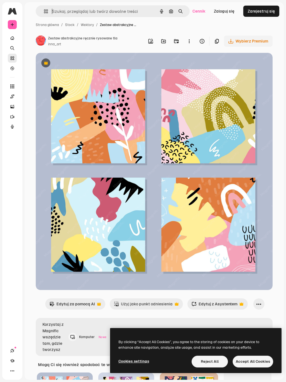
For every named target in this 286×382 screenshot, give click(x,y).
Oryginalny (74, 63)
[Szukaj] (12, 48)
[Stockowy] (12, 58)
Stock (70, 25)
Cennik (199, 11)
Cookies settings (133, 361)
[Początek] (12, 38)
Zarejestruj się (261, 11)
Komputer (92, 337)
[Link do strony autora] (41, 41)
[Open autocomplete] (43, 11)
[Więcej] (12, 370)
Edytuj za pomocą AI (72, 305)
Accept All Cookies (253, 361)
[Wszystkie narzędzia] (12, 86)
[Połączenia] (12, 350)
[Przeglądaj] (12, 68)
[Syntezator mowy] (12, 126)
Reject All (210, 361)
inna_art (54, 44)
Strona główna (47, 25)
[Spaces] (12, 96)
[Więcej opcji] (189, 41)
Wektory (87, 25)
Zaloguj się (224, 11)
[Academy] (12, 360)
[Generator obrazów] (12, 106)
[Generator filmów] (12, 116)
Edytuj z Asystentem (214, 305)
